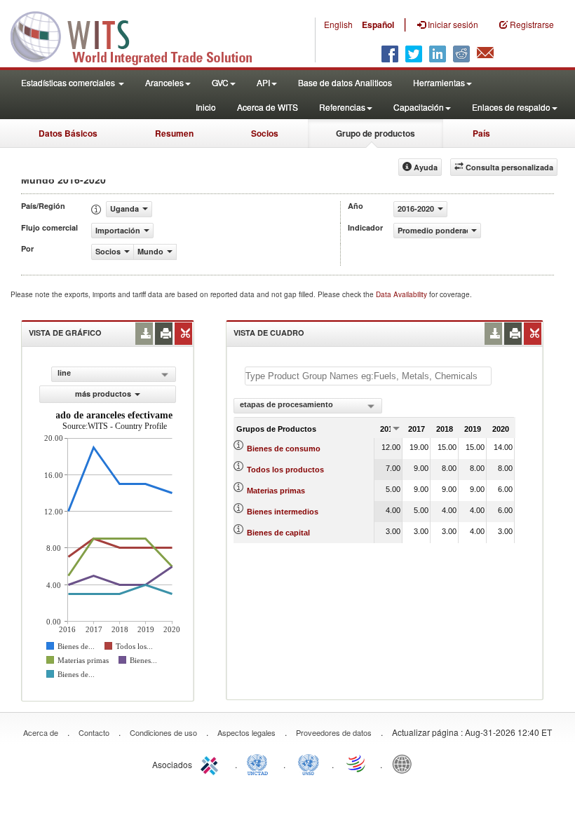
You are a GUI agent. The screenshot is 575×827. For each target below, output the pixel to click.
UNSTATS (309, 763)
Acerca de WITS (267, 107)
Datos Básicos (68, 133)
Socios (264, 133)
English (338, 24)
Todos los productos (285, 469)
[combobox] (308, 406)
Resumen (174, 133)
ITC (212, 763)
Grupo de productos (375, 133)
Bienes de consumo (283, 448)
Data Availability (402, 294)
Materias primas (276, 490)
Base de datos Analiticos (345, 82)
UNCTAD (260, 763)
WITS (140, 35)
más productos (103, 393)
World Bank (405, 763)
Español (378, 24)
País (481, 133)
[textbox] (368, 376)
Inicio (206, 107)
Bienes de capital (278, 532)
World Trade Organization (357, 763)
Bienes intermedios (282, 511)
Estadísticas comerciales (69, 82)
